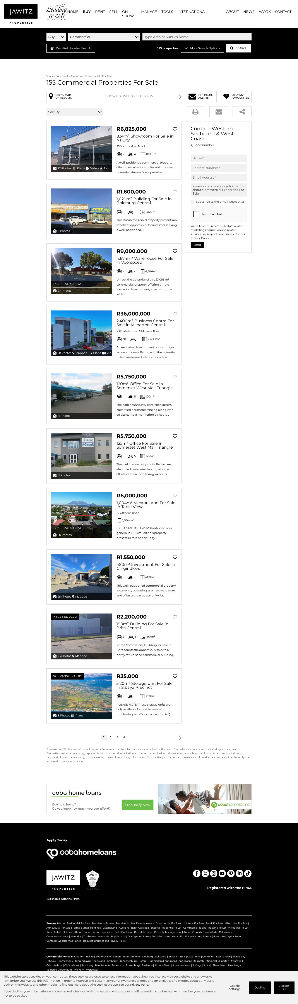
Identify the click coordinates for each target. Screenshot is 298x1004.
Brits (182, 956)
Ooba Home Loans (57, 936)
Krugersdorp (155, 960)
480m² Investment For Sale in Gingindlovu (145, 566)
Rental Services (143, 932)
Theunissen (219, 965)
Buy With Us (118, 936)
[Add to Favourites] (175, 129)
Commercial (92, 76)
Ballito (90, 956)
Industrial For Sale (193, 923)
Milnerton (223, 960)
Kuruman (170, 960)
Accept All (284, 987)
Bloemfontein (131, 956)
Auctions (124, 927)
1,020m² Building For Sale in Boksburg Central (144, 201)
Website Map (65, 940)
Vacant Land (110, 927)
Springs (196, 965)
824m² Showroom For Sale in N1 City (145, 138)
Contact (51, 940)
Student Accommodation (98, 932)
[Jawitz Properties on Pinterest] (231, 873)
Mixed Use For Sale (236, 923)
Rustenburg (133, 965)
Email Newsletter (232, 201)
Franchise (219, 936)
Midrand (211, 960)
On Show (126, 932)
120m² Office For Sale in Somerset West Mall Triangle (144, 386)
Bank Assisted (139, 927)
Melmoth (198, 960)
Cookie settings (234, 987)
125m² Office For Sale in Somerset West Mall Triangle (144, 445)
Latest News (171, 936)
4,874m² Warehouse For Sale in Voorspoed (144, 260)
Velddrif (51, 969)
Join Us (207, 936)
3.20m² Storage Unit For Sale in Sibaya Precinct (144, 685)
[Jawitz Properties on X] (205, 873)
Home (61, 923)
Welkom (79, 969)
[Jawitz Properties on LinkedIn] (239, 873)
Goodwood (98, 960)
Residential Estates (103, 923)
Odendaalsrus (54, 965)
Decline (259, 987)
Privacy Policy (200, 238)
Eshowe (51, 960)
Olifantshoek (71, 965)
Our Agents (134, 936)
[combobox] (197, 37)
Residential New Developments (135, 923)
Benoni (117, 956)
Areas (186, 932)
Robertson (118, 965)
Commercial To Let (194, 927)
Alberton (79, 956)
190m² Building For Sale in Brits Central (142, 626)
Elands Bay (239, 956)
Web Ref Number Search (73, 48)
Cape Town (193, 956)
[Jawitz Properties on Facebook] (196, 873)
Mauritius (75, 936)
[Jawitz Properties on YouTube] (222, 873)
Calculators (225, 932)
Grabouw (112, 960)
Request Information (95, 940)
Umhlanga (234, 965)
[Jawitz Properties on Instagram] (214, 873)
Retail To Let (53, 932)
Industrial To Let (217, 927)
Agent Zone (234, 936)
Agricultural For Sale (58, 927)
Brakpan (173, 956)
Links (78, 940)
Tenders (154, 927)
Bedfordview (103, 956)
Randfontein (102, 965)
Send (197, 244)
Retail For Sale (214, 923)
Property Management (168, 932)
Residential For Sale (78, 923)
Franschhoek (65, 960)
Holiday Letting (72, 932)
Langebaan (184, 960)
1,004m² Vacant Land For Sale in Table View (145, 505)
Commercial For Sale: (59, 956)
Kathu (142, 960)
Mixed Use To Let (238, 927)
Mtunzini (236, 960)
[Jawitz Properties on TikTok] (248, 873)
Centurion (208, 956)
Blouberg (147, 956)
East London (223, 956)
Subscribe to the (220, 201)
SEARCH (242, 48)
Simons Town (162, 965)
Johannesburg (128, 960)
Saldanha (147, 965)
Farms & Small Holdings (86, 927)
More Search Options (205, 48)
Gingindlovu (82, 960)
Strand (207, 965)
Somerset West (181, 965)
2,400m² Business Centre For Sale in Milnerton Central (145, 323)
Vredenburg (65, 969)
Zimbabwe (89, 936)
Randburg (87, 965)
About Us (103, 936)
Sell (117, 932)
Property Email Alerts (204, 932)
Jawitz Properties (72, 76)
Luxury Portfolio (152, 936)
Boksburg (160, 956)
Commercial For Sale (168, 923)
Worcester (92, 969)
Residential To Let (171, 927)
